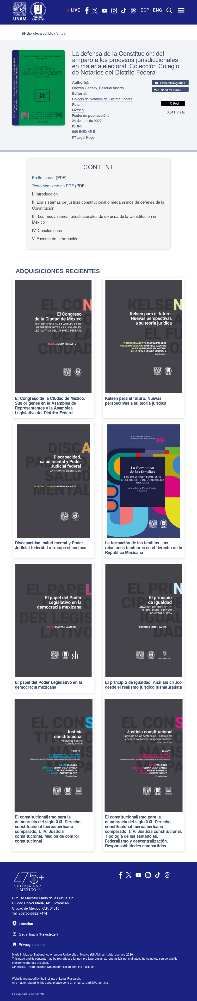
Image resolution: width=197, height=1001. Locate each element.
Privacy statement (33, 944)
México (78, 109)
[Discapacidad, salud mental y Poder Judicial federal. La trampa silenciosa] (53, 490)
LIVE (75, 10)
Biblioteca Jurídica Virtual (46, 33)
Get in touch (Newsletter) (38, 934)
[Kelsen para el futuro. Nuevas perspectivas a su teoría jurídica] (144, 348)
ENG (157, 10)
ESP (145, 9)
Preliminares (43, 177)
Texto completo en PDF (53, 186)
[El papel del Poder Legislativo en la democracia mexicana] (53, 627)
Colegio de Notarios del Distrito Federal (102, 98)
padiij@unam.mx (97, 982)
